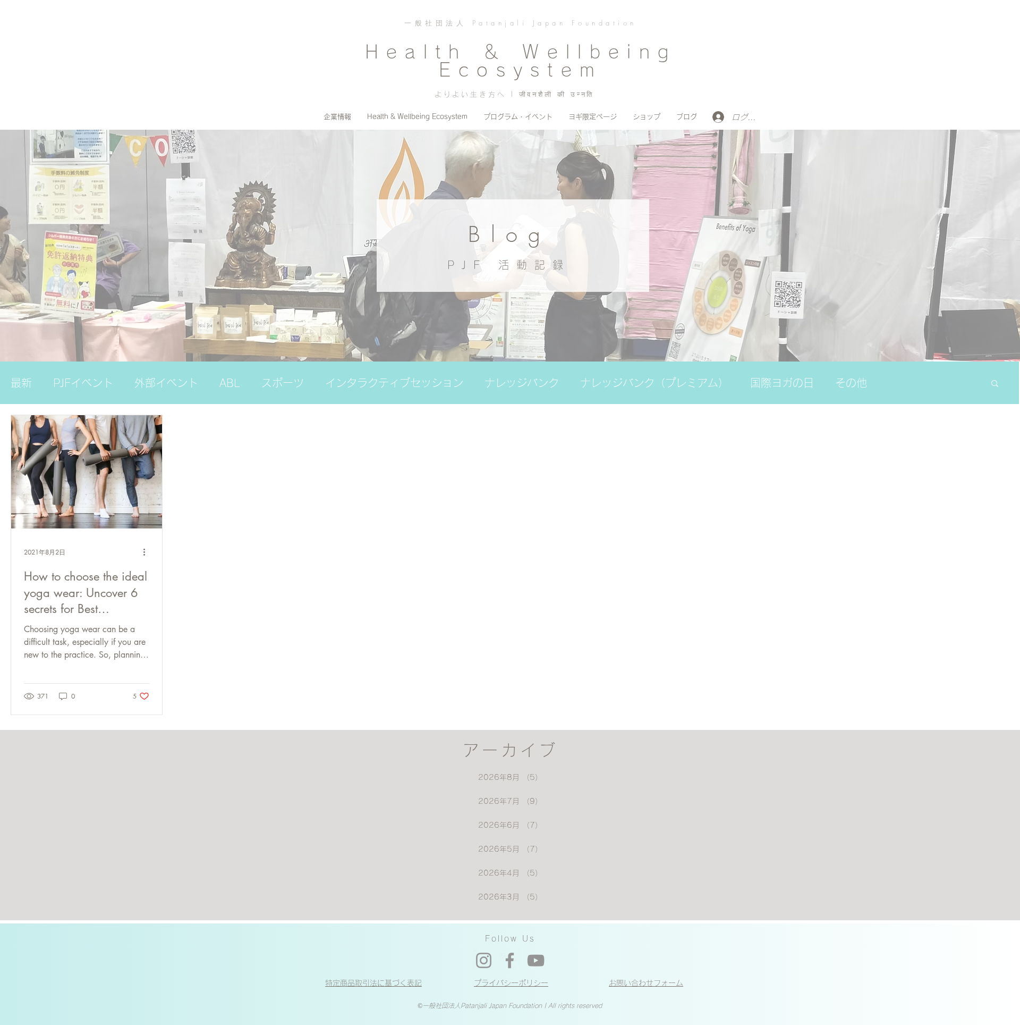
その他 (851, 382)
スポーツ (282, 382)
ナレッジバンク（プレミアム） (654, 382)
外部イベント (166, 382)
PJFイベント (83, 382)
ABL (229, 382)
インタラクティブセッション (394, 382)
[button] (995, 384)
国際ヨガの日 (782, 382)
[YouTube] (535, 960)
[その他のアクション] (147, 552)
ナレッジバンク (521, 382)
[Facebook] (509, 960)
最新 (21, 382)
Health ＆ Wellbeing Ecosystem (520, 61)
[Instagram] (483, 960)
